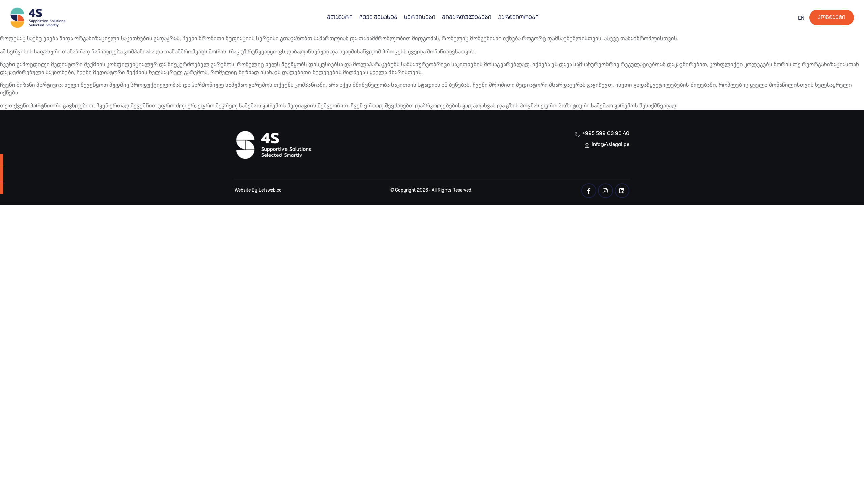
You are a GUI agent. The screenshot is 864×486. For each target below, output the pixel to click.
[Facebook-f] (588, 190)
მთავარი (340, 17)
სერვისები (419, 17)
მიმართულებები (466, 17)
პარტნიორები (518, 17)
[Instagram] (605, 190)
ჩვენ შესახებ (378, 17)
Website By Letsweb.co (258, 190)
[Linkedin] (622, 190)
